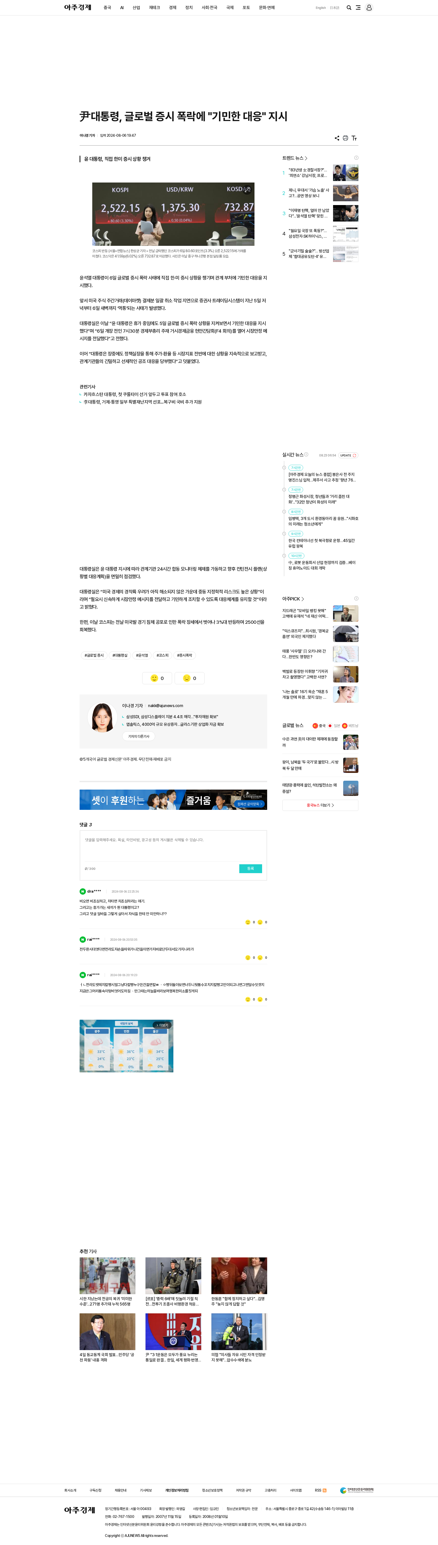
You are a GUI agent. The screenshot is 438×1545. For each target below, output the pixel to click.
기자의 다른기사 (138, 736)
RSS (318, 1490)
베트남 (353, 726)
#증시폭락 (184, 655)
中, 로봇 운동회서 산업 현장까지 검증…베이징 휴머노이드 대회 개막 (321, 565)
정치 (189, 7)
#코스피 (162, 655)
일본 (337, 726)
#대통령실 (120, 655)
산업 (136, 7)
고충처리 (270, 1490)
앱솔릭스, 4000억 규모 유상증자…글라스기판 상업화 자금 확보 (175, 724)
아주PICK (291, 599)
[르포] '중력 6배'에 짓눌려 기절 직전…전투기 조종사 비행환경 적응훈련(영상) (172, 1301)
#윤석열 (142, 655)
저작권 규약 (243, 1490)
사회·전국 (209, 7)
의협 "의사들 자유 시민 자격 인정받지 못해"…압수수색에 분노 (238, 1357)
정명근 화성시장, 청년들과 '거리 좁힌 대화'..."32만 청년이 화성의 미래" (319, 499)
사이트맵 (296, 1490)
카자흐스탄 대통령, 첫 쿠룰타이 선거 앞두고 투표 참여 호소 (135, 394)
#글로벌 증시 (94, 655)
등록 (250, 868)
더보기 (306, 807)
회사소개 (70, 1490)
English (321, 8)
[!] (356, 158)
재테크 (154, 7)
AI (122, 7)
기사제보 (146, 1490)
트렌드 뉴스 (292, 158)
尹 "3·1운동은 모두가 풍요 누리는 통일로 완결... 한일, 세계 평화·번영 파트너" (171, 1357)
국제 (230, 7)
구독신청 (95, 1490)
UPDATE (346, 455)
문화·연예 (267, 7)
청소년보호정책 (212, 1490)
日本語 (334, 8)
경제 (172, 7)
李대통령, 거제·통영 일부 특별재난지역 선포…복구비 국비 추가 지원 (143, 402)
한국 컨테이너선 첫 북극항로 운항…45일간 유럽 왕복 (321, 543)
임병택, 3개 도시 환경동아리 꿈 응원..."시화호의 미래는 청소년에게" (323, 521)
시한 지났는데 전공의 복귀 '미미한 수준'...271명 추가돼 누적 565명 (106, 1301)
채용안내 (120, 1490)
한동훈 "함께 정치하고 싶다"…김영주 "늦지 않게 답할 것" (238, 1301)
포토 (246, 7)
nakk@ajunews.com (165, 705)
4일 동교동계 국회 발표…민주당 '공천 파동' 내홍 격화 (107, 1357)
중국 (107, 7)
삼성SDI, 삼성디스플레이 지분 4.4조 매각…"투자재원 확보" (172, 716)
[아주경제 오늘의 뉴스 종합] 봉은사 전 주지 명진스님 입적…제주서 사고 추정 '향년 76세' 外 (322, 477)
